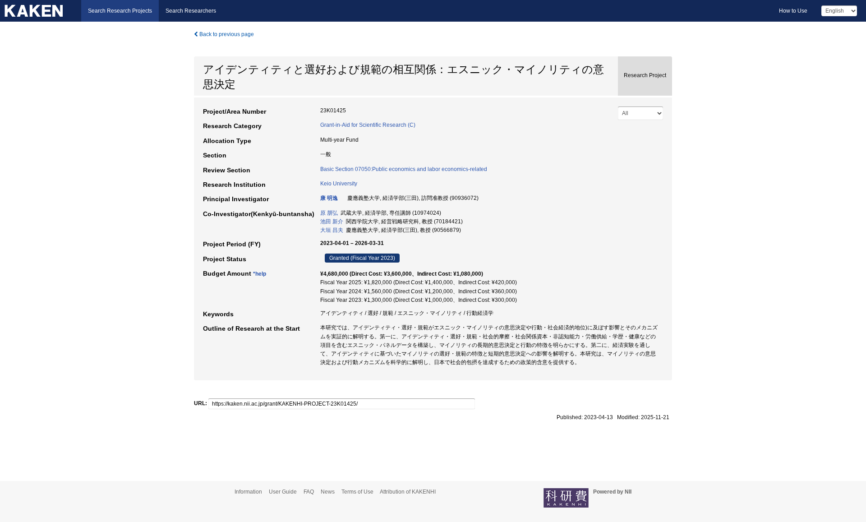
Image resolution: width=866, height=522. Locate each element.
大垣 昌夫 (331, 230)
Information (248, 492)
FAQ (309, 492)
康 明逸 (329, 198)
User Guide (283, 492)
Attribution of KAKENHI (408, 492)
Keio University (338, 183)
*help (259, 274)
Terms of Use (357, 492)
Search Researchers (191, 11)
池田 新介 (331, 221)
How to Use (793, 11)
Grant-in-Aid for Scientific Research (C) (367, 125)
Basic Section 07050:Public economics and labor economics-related (403, 169)
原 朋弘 (329, 213)
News (328, 492)
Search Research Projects (120, 11)
